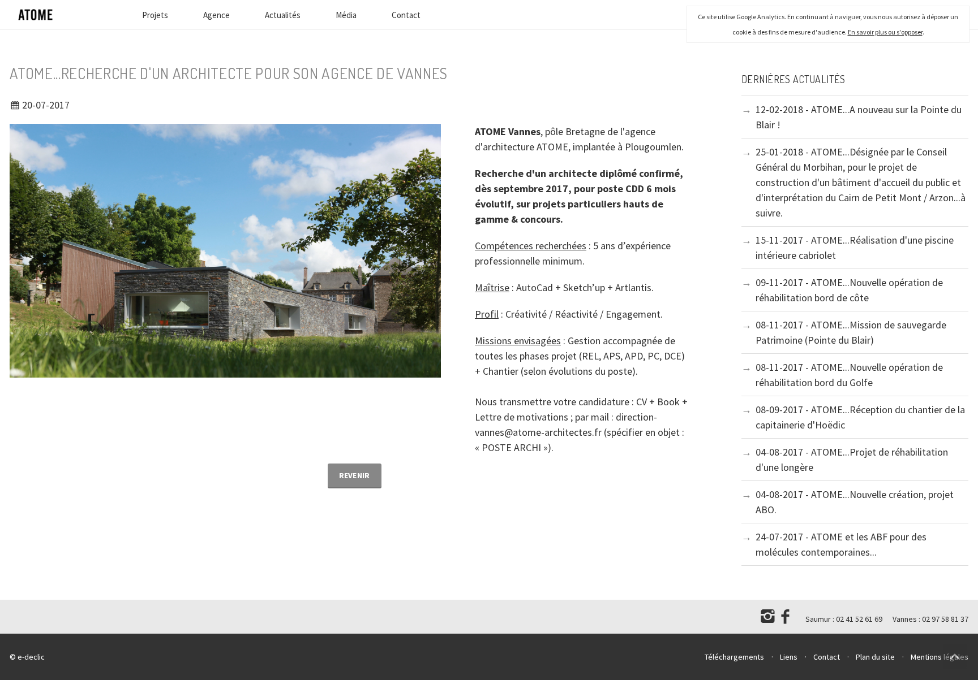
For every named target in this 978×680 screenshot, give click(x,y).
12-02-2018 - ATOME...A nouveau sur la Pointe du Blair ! (859, 117)
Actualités (283, 15)
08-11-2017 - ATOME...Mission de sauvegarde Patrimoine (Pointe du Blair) (851, 332)
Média (346, 15)
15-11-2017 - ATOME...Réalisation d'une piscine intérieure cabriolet (855, 247)
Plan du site (875, 657)
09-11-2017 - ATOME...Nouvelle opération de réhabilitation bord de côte (849, 290)
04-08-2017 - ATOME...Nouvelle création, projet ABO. (855, 502)
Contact (406, 15)
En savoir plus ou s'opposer (885, 32)
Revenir (354, 475)
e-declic (31, 657)
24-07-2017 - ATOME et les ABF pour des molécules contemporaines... (841, 544)
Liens (788, 657)
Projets (155, 15)
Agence (216, 15)
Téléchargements (734, 657)
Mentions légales (939, 657)
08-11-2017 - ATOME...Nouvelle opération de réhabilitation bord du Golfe (849, 375)
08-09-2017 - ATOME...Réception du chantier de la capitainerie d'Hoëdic (860, 417)
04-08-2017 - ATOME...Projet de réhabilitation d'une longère (852, 459)
